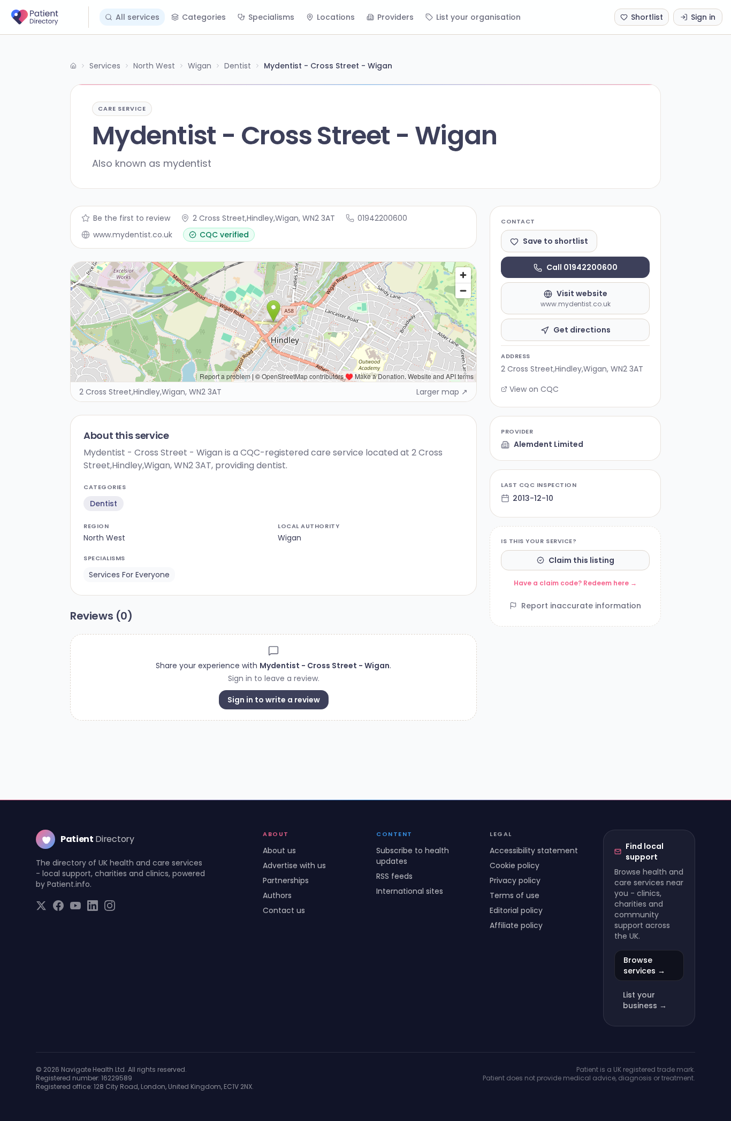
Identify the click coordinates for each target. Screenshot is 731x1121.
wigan (289, 537)
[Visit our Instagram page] (109, 905)
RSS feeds (394, 876)
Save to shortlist (555, 241)
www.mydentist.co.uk (132, 234)
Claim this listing (581, 560)
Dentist (237, 65)
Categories (204, 17)
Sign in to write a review (273, 699)
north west (104, 537)
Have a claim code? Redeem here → (575, 582)
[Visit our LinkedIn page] (92, 905)
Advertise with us (294, 865)
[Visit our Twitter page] (41, 905)
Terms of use (514, 895)
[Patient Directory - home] (49, 17)
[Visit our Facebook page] (58, 905)
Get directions (582, 330)
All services (137, 17)
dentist (103, 503)
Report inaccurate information (581, 605)
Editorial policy (516, 910)
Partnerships (286, 880)
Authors (277, 895)
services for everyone (129, 574)
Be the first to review (131, 218)
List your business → (645, 1000)
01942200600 (382, 218)
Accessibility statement (534, 850)
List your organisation (478, 17)
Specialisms (271, 17)
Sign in (703, 17)
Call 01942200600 (582, 267)
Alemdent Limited (548, 444)
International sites (409, 891)
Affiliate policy (516, 925)
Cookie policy (514, 865)
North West (154, 65)
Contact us (284, 910)
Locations (336, 17)
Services (104, 65)
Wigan (199, 65)
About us (279, 850)
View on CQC (534, 389)
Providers (395, 17)
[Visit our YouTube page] (75, 905)
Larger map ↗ (442, 391)
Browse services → (644, 965)
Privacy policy (515, 880)
